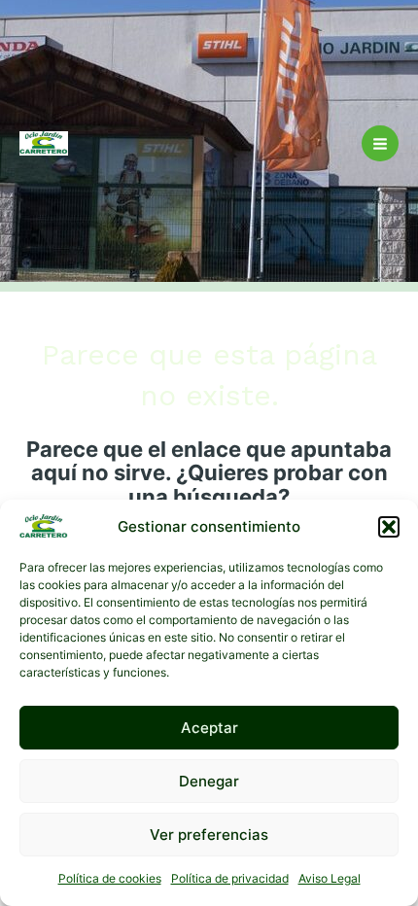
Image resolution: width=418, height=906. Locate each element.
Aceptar (209, 727)
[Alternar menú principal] (380, 143)
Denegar (209, 781)
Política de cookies (109, 878)
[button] (389, 527)
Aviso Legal (329, 878)
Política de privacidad (230, 878)
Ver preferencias (209, 834)
